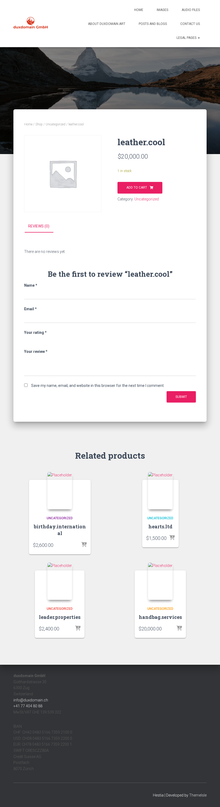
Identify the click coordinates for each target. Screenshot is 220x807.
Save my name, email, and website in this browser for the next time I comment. (97, 385)
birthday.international (60, 529)
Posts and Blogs (153, 24)
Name (30, 285)
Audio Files (191, 10)
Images (162, 10)
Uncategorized (55, 124)
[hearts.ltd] (160, 490)
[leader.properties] (59, 581)
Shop (39, 124)
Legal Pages (187, 38)
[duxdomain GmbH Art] (30, 23)
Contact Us (190, 24)
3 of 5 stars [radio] (42, 340)
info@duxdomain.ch (30, 700)
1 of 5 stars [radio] (27, 340)
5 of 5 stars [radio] (56, 340)
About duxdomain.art (106, 24)
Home (138, 10)
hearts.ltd (160, 526)
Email (30, 309)
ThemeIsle (198, 795)
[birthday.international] (59, 490)
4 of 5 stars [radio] (49, 340)
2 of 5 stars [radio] (34, 340)
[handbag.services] (160, 581)
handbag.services (160, 617)
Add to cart (136, 187)
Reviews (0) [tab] (38, 226)
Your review (35, 351)
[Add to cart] (84, 545)
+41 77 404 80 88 (27, 706)
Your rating (35, 332)
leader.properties (59, 617)
